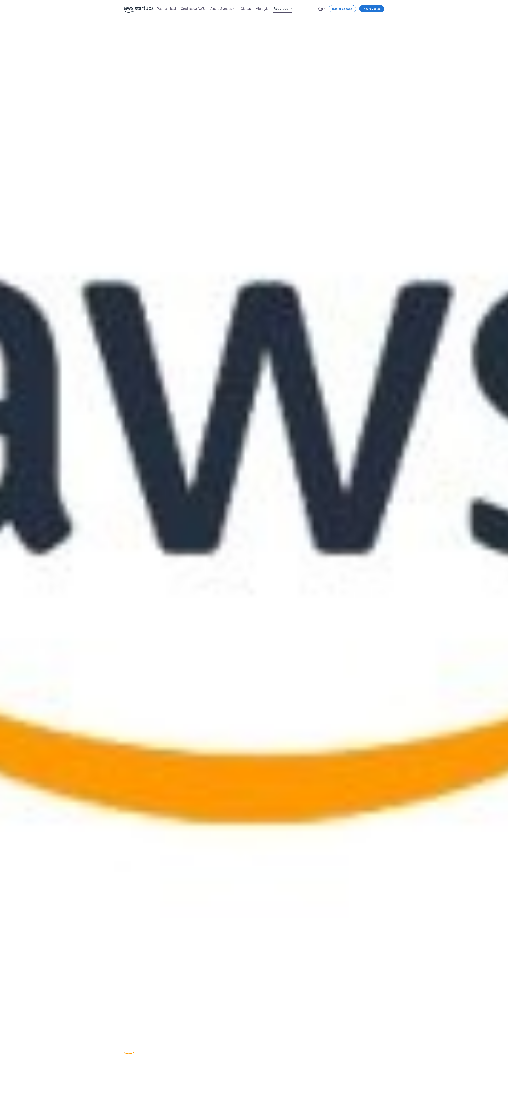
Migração (262, 8)
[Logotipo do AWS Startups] (139, 8)
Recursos (280, 8)
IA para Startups (221, 8)
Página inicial (166, 8)
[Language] (322, 9)
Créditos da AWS (193, 8)
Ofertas (246, 8)
